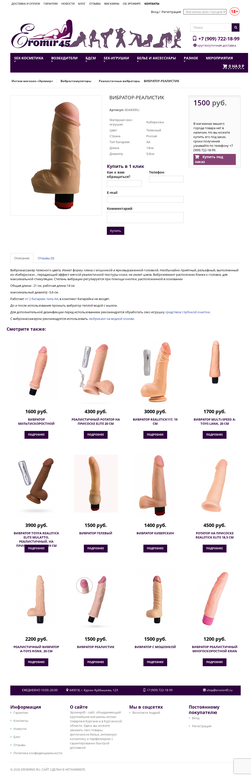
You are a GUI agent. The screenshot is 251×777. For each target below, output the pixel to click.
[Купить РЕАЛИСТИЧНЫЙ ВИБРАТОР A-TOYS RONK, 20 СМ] (36, 599)
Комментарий (119, 208)
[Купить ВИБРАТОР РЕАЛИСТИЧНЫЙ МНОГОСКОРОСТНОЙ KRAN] (215, 599)
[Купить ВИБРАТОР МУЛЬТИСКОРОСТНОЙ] (36, 370)
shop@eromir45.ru (219, 690)
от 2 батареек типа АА (41, 299)
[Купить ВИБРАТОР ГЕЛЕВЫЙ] (96, 483)
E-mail (112, 192)
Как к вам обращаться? (118, 174)
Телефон (156, 172)
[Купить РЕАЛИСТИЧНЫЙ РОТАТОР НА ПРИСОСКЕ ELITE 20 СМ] (96, 372)
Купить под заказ (209, 159)
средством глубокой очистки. (188, 312)
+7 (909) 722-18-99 (218, 38)
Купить (115, 230)
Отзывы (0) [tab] (46, 258)
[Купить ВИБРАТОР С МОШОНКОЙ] (155, 599)
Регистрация (171, 12)
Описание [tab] (21, 258)
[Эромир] (42, 33)
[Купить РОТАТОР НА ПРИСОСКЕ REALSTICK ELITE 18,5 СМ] (215, 486)
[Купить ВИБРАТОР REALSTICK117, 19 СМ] (155, 372)
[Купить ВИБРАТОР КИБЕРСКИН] (155, 486)
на (236, 66)
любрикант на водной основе (111, 318)
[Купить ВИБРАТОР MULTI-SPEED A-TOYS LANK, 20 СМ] (215, 362)
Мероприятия (219, 58)
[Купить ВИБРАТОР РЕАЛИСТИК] (96, 599)
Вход (154, 12)
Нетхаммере (75, 769)
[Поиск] (235, 27)
